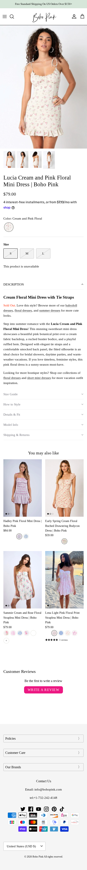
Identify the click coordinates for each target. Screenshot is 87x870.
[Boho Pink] (43, 16)
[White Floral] (68, 633)
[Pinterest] (54, 809)
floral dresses (23, 310)
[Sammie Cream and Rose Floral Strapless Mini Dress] (22, 580)
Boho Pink (38, 856)
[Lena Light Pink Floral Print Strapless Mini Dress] (64, 580)
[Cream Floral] (64, 541)
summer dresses (49, 310)
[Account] (73, 16)
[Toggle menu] (4, 16)
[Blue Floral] (26, 536)
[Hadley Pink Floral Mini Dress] (22, 488)
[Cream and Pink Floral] (8, 227)
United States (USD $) (21, 846)
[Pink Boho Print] (74, 633)
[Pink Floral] (19, 536)
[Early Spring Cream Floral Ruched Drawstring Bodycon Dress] (64, 488)
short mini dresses (39, 378)
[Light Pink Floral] (54, 633)
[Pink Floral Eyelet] (6, 633)
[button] (43, 285)
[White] (33, 633)
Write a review (43, 690)
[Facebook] (30, 809)
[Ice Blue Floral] (20, 633)
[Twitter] (22, 809)
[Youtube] (38, 809)
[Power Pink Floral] (13, 633)
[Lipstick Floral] (27, 633)
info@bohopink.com (48, 789)
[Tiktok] (62, 809)
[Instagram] (46, 809)
